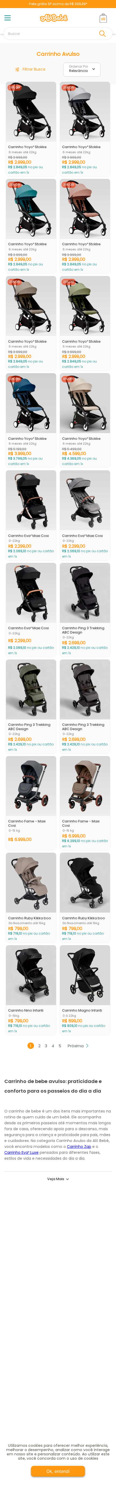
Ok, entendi (58, 1471)
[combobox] (58, 34)
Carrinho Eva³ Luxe (21, 1152)
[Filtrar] (30, 70)
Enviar (58, 1276)
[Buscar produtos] (103, 33)
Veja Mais (55, 1178)
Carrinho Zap (79, 1146)
